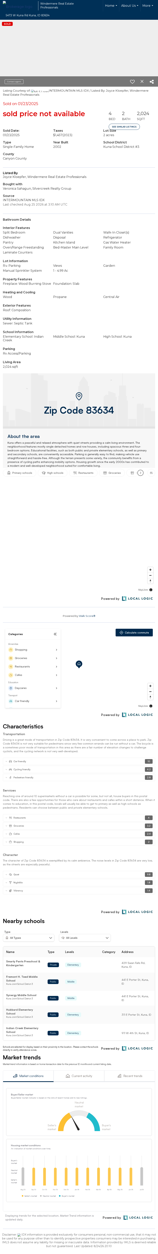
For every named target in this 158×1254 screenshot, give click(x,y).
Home (111, 8)
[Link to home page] (19, 6)
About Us (130, 8)
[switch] (132, 81)
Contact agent (14, 81)
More (148, 8)
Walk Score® (87, 615)
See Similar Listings (124, 126)
